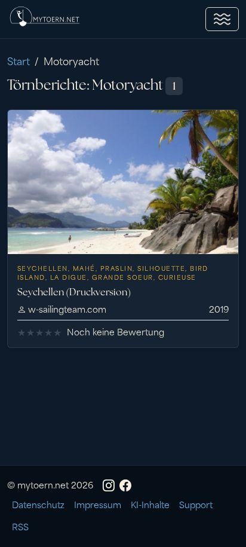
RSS (20, 526)
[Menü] (222, 19)
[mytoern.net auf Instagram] (109, 484)
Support (196, 504)
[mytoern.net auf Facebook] (125, 484)
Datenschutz (38, 504)
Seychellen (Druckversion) (74, 292)
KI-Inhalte (150, 504)
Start (18, 60)
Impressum (97, 504)
